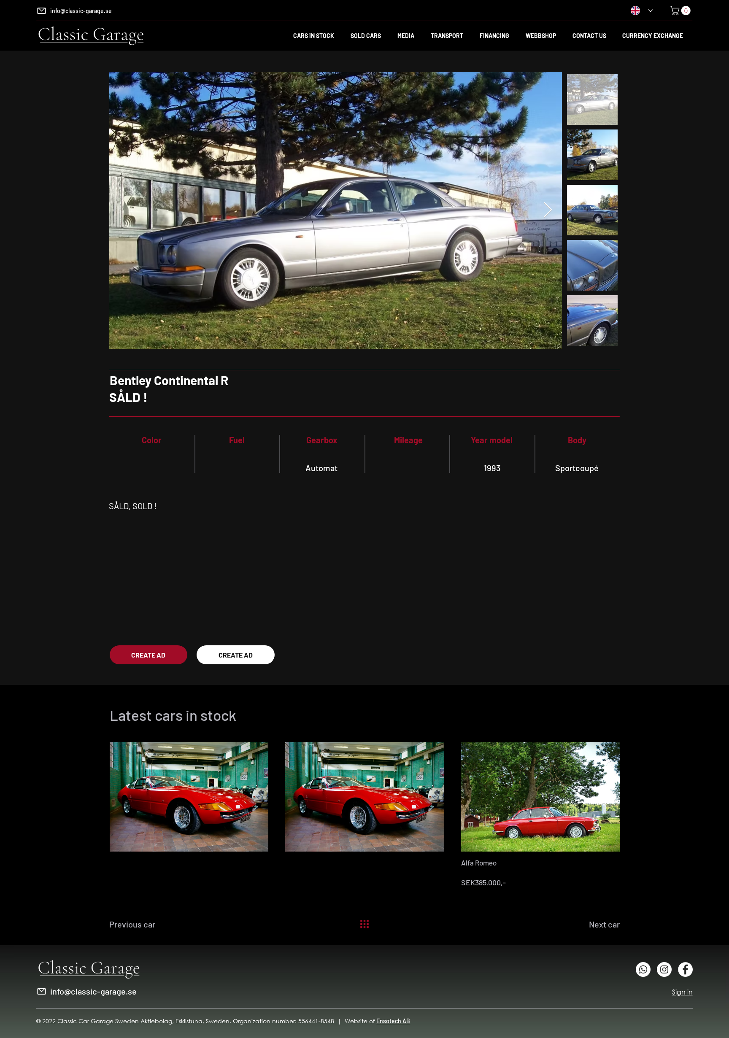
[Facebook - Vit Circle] (685, 969)
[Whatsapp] (643, 969)
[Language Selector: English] (642, 10)
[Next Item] (548, 210)
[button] (681, 10)
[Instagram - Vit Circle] (664, 969)
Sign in (682, 991)
